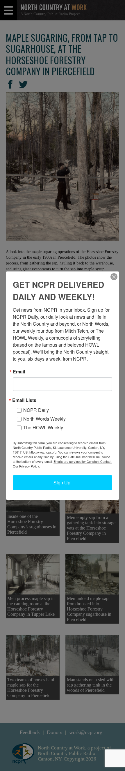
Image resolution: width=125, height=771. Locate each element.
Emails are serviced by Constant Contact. (82, 461)
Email (19, 371)
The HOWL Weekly (43, 427)
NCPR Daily (36, 410)
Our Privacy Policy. (26, 466)
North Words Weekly (44, 418)
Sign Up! (62, 482)
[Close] (113, 276)
